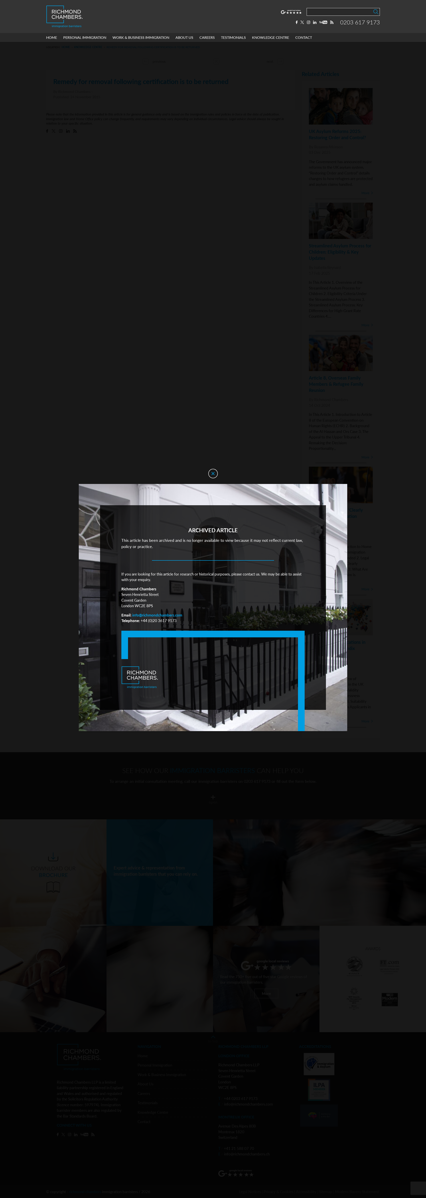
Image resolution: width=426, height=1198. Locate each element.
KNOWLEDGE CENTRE (270, 37)
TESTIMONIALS (233, 37)
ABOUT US (184, 37)
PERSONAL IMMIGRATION (84, 37)
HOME (51, 37)
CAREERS (207, 37)
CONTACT (303, 37)
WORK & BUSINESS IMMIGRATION (140, 37)
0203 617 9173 (360, 22)
